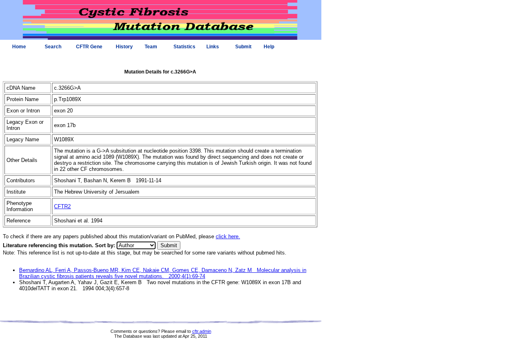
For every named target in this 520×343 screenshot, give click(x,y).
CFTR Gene (89, 47)
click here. (228, 236)
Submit (243, 47)
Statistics (184, 47)
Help (269, 47)
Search (53, 47)
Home (19, 47)
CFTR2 (62, 206)
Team (151, 47)
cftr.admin (201, 331)
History (124, 47)
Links (212, 47)
